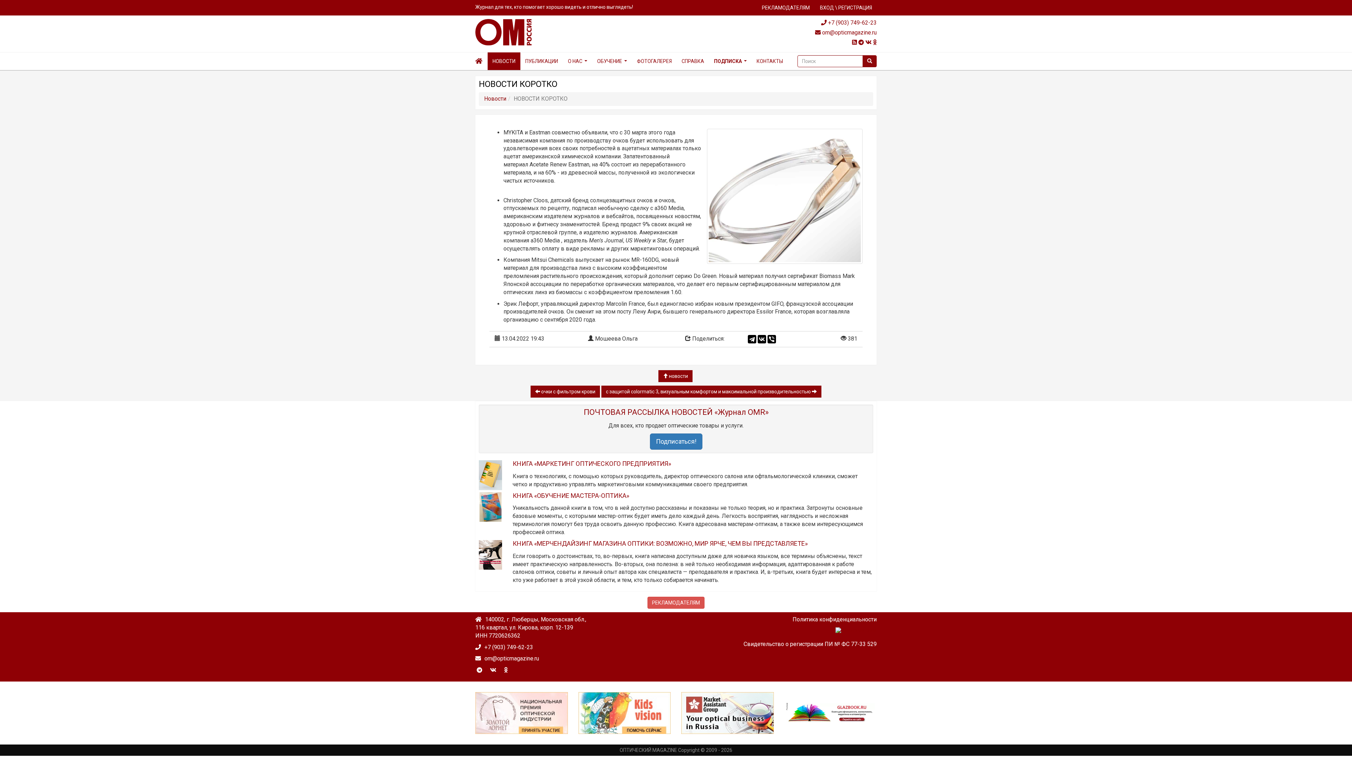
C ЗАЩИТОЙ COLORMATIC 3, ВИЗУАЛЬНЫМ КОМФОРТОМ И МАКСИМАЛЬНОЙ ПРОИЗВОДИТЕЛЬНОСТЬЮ (709, 391)
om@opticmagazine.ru (849, 32)
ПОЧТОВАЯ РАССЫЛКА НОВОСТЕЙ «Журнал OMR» (676, 412)
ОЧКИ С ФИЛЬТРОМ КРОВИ (567, 391)
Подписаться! (676, 441)
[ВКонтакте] (762, 339)
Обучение (609, 61)
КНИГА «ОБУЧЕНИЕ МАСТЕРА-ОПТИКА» (571, 495)
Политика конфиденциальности (835, 619)
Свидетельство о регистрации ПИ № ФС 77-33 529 (810, 644)
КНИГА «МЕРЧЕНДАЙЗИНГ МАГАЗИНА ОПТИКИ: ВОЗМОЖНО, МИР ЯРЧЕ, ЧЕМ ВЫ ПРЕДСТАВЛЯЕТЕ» (660, 543)
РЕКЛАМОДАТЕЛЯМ (786, 8)
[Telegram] (752, 339)
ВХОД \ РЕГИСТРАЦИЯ (846, 8)
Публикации (541, 61)
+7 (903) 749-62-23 (852, 22)
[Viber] (772, 339)
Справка (693, 61)
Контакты (770, 61)
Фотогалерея (654, 61)
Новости (504, 61)
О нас (575, 61)
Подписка (728, 61)
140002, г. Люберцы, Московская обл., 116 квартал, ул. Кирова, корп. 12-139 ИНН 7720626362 (530, 627)
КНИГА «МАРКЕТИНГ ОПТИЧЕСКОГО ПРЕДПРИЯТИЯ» (592, 463)
